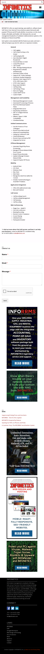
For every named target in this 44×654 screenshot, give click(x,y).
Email (5, 263)
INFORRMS (10, 626)
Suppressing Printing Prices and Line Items (14, 415)
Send (5, 300)
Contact (9, 642)
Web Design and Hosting (14, 632)
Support (9, 640)
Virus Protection (11, 634)
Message (6, 271)
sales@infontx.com (19, 233)
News (8, 636)
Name (5, 254)
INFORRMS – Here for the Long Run (12, 417)
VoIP (8, 628)
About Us (9, 638)
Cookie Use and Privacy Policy (32, 649)
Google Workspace (12, 630)
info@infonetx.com (12, 616)
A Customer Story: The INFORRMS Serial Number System (18, 425)
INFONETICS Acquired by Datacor (11, 420)
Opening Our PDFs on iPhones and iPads (14, 423)
